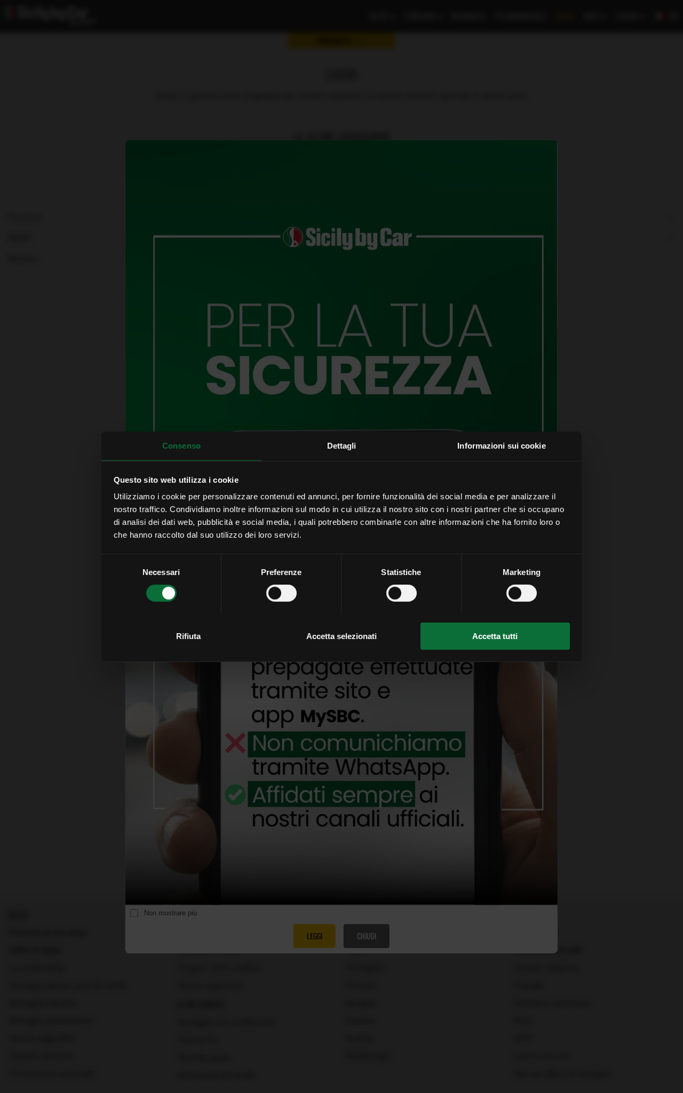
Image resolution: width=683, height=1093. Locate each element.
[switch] (281, 593)
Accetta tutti (495, 635)
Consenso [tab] (181, 445)
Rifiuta (188, 635)
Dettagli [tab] (341, 445)
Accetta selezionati (341, 635)
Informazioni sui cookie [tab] (501, 445)
